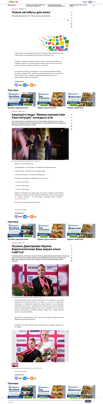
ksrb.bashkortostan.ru (21, 199)
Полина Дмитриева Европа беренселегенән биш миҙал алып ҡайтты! (56, 5)
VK (90, 2)
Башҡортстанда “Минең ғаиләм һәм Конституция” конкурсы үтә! (35, 5)
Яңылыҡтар (11, 5)
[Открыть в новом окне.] (18, 85)
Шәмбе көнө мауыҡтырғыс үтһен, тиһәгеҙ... (78, 5)
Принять (88, 401)
